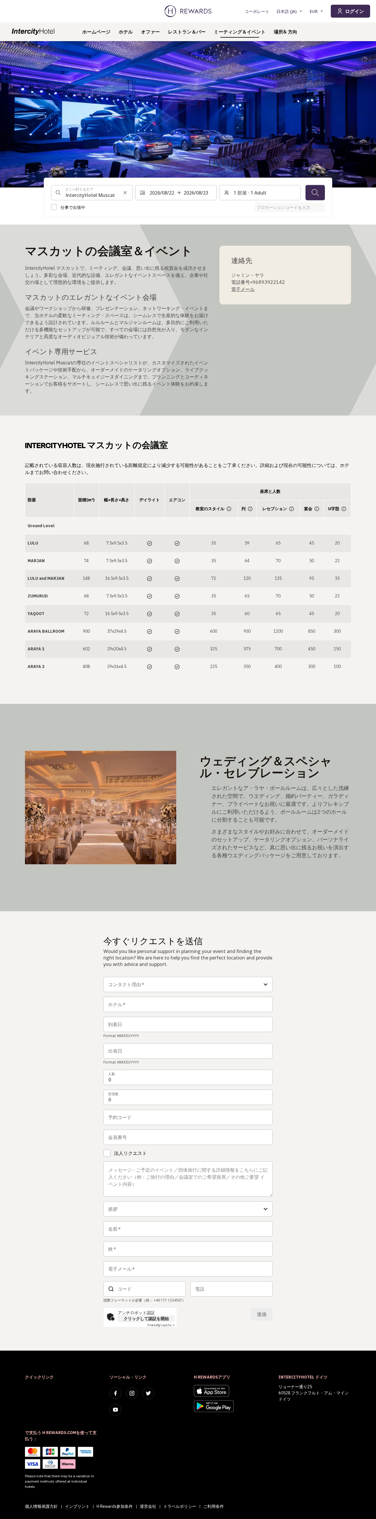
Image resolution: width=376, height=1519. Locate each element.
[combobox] (92, 192)
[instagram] (132, 1393)
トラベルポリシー (179, 1506)
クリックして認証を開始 (146, 1318)
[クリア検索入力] (125, 192)
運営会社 (148, 1506)
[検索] (315, 192)
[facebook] (115, 1393)
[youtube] (115, 1410)
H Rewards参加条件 (115, 1506)
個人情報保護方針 (41, 1506)
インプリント (77, 1506)
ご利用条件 (213, 1506)
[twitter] (148, 1393)
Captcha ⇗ (161, 1325)
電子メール (243, 289)
